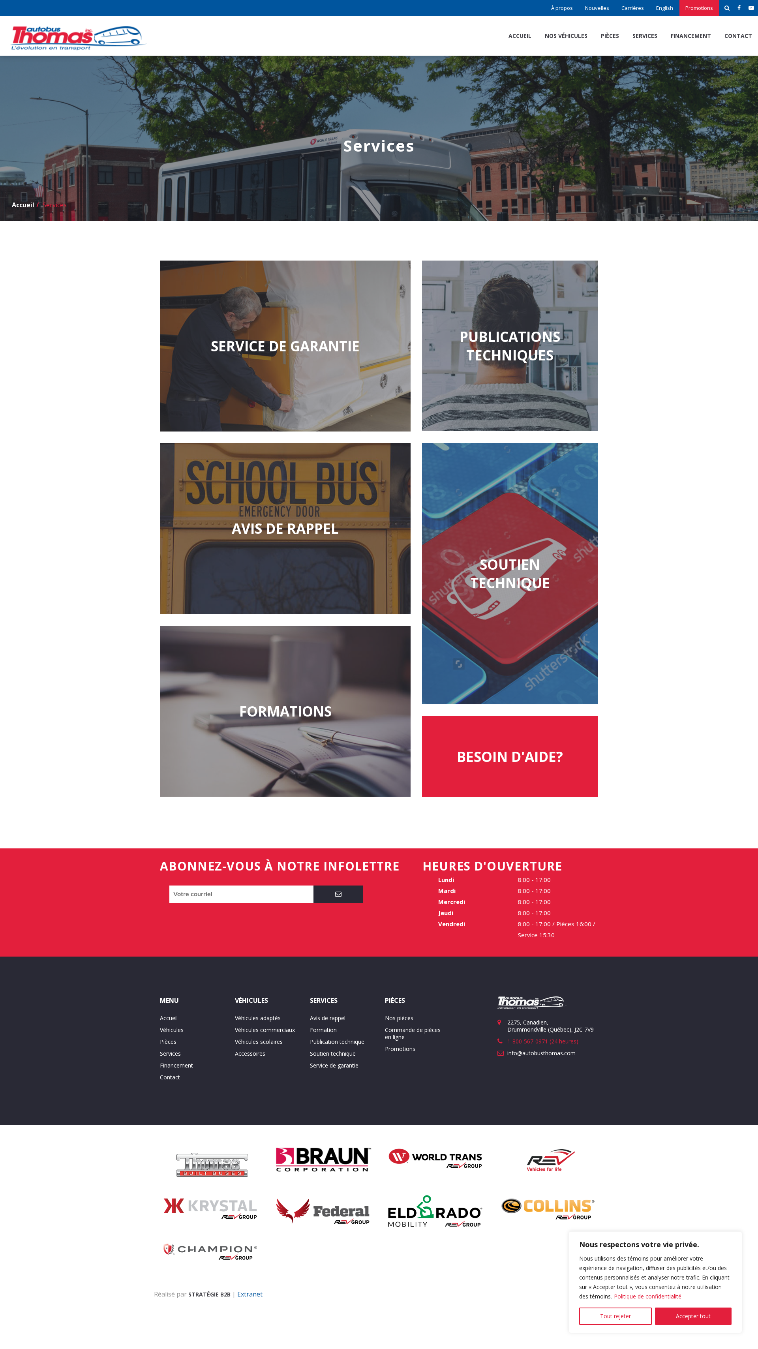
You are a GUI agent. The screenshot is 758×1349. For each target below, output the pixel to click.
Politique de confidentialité (647, 1296)
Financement (691, 35)
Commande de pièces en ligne (413, 1033)
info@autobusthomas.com (541, 1053)
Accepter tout (693, 1316)
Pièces (610, 35)
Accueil (519, 35)
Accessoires (250, 1053)
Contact (738, 35)
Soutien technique (333, 1053)
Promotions (699, 7)
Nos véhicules (566, 35)
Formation (323, 1030)
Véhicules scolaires (259, 1041)
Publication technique (337, 1041)
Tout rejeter (615, 1316)
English (664, 7)
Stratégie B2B (209, 1294)
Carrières (632, 7)
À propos (562, 7)
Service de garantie (334, 1065)
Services (644, 35)
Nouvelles (597, 7)
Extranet (250, 1294)
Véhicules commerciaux (265, 1030)
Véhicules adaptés (258, 1018)
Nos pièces (399, 1018)
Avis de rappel (327, 1018)
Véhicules (172, 1030)
